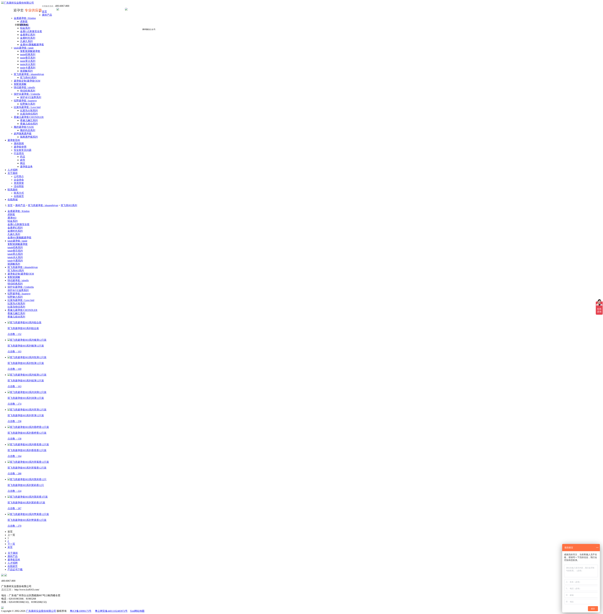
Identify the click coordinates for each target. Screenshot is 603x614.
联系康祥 (13, 189)
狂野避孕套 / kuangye (25, 100)
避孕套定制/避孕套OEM (27, 80)
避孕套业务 (26, 166)
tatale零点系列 (27, 61)
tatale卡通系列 (27, 67)
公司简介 (19, 176)
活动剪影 (19, 186)
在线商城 (13, 199)
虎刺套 (24, 21)
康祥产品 (47, 15)
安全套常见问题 (22, 150)
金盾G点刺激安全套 (31, 31)
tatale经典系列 (27, 54)
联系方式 (19, 193)
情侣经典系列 (27, 90)
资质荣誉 (19, 183)
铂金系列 (25, 28)
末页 (10, 547)
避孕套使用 (20, 146)
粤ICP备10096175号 (80, 611)
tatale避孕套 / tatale (24, 47)
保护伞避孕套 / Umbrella (27, 94)
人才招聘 (13, 169)
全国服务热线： (48, 6)
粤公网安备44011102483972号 (111, 611)
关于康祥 (13, 173)
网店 (22, 163)
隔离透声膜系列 (29, 137)
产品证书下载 (15, 569)
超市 (22, 160)
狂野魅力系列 (27, 104)
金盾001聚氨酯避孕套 (32, 44)
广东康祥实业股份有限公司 (41, 611)
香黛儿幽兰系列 (29, 120)
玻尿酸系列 (26, 71)
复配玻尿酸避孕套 (30, 51)
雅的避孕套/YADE (24, 127)
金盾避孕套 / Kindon (25, 18)
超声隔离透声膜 (22, 133)
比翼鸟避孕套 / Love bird (27, 107)
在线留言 (19, 196)
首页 (44, 11)
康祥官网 (6, 589)
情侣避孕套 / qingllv (24, 87)
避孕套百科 (14, 140)
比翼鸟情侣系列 (29, 113)
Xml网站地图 (137, 611)
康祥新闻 (19, 143)
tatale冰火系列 (27, 64)
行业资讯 (19, 153)
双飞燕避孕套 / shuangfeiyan (29, 74)
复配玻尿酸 (20, 84)
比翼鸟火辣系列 (29, 110)
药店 (22, 156)
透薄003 (12, 217)
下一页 (11, 544)
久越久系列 (26, 41)
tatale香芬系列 (27, 57)
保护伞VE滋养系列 (30, 97)
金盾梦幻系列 (27, 34)
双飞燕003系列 (28, 77)
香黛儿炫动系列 (29, 123)
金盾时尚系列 (27, 38)
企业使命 (19, 179)
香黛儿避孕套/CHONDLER (29, 117)
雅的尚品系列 (27, 130)
